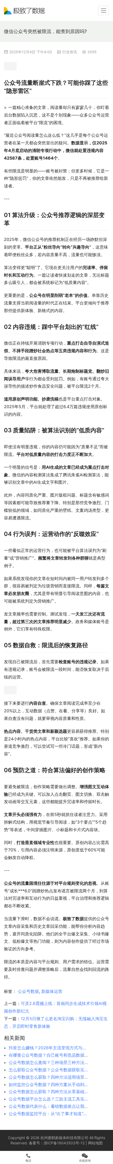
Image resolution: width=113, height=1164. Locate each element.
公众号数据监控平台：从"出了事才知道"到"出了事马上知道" (49, 1113)
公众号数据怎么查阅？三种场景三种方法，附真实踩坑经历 (49, 1062)
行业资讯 (69, 52)
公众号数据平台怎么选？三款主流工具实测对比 (49, 1099)
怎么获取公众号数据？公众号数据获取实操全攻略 (49, 1069)
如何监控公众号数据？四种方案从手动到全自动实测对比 (49, 1084)
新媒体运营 (51, 991)
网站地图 (95, 1143)
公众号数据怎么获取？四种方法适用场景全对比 (49, 1077)
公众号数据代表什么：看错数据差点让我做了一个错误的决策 (49, 1106)
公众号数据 (28, 991)
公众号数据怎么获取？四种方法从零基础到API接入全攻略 (49, 1091)
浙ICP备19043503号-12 (64, 1143)
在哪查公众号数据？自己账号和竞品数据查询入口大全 (49, 1055)
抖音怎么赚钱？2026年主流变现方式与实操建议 (49, 1047)
